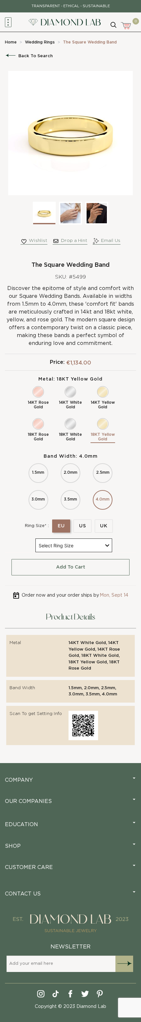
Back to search (35, 56)
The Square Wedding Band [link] (90, 42)
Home (11, 42)
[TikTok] (56, 995)
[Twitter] (85, 995)
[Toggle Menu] (8, 22)
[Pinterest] (100, 995)
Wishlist (38, 240)
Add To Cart (70, 567)
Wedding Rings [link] (40, 42)
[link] (11, 42)
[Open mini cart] (126, 25)
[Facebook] (71, 995)
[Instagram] (41, 995)
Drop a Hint (74, 240)
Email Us (110, 240)
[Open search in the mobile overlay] (113, 24)
